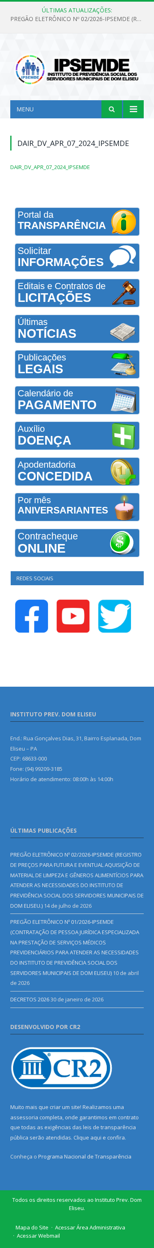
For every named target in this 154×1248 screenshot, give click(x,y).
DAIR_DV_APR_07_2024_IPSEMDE (50, 167)
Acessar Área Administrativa (90, 1227)
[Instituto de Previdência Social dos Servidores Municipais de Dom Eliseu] (77, 68)
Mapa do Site (32, 1227)
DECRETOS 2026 (29, 999)
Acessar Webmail (38, 1235)
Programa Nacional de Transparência (84, 1156)
